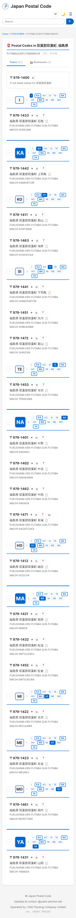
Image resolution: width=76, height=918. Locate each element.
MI (47, 100)
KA (37, 95)
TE (55, 95)
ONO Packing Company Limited (46, 907)
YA (34, 104)
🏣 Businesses (40, 62)
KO (44, 95)
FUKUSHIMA (17, 33)
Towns (16, 62)
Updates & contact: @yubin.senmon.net (38, 901)
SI (50, 95)
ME (52, 100)
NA (62, 95)
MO (59, 100)
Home (5, 33)
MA (40, 100)
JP (55, 14)
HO (32, 100)
